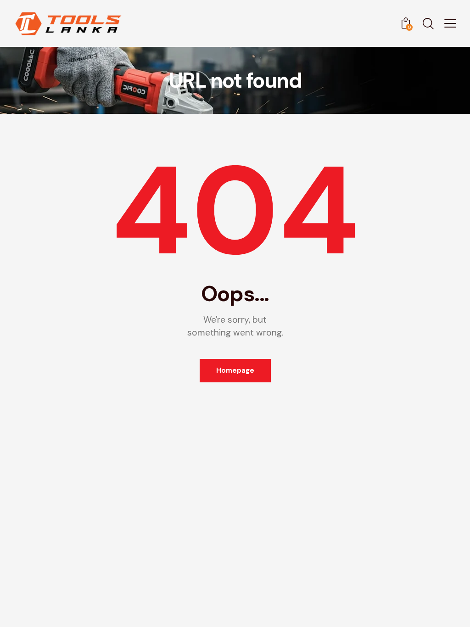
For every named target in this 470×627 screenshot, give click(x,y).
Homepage (235, 370)
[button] (450, 23)
